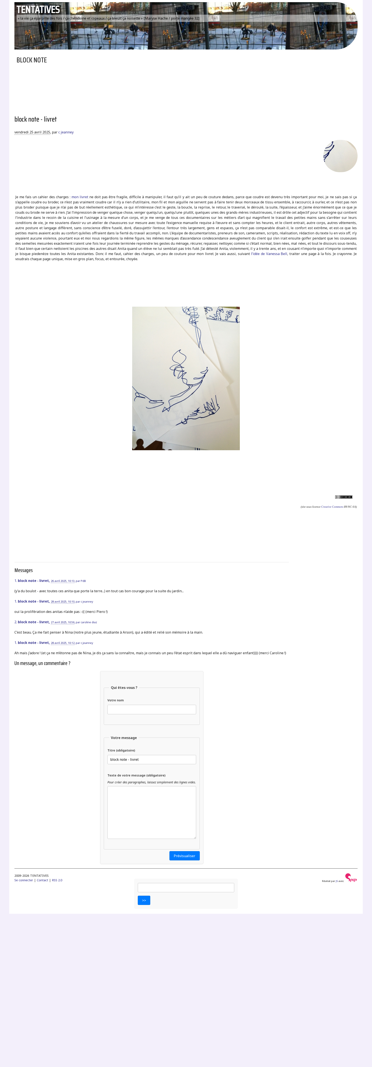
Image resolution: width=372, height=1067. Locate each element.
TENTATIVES (38, 9)
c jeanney (66, 132)
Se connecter (23, 880)
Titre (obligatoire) (121, 750)
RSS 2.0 (57, 880)
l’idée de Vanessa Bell (269, 253)
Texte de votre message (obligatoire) (136, 775)
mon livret (79, 197)
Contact (42, 880)
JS (337, 881)
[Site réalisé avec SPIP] (351, 881)
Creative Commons (332, 506)
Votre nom (115, 700)
